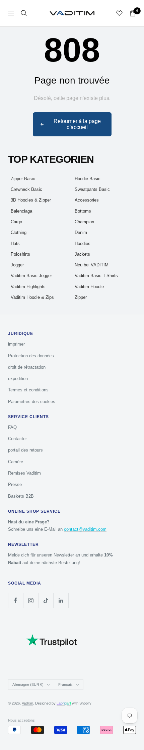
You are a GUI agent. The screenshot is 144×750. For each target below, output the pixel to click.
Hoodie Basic (87, 178)
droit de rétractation (27, 367)
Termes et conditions (28, 389)
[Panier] (132, 13)
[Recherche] (24, 13)
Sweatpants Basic (92, 189)
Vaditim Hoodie (89, 286)
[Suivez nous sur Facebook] (15, 600)
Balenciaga (21, 211)
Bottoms (83, 211)
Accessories (87, 200)
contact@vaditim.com (85, 529)
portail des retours (25, 450)
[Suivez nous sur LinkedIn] (60, 600)
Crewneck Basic (26, 189)
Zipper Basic (23, 178)
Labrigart (64, 703)
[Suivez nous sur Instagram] (30, 600)
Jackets (82, 254)
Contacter (17, 438)
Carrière (15, 461)
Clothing (18, 232)
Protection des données (31, 355)
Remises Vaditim (24, 473)
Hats (15, 243)
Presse (15, 484)
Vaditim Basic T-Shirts (96, 275)
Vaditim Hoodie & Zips (32, 297)
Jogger (17, 264)
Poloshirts (20, 254)
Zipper (81, 297)
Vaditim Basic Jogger (31, 275)
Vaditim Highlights (28, 286)
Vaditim (27, 703)
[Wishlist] (119, 13)
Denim (81, 232)
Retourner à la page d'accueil (77, 124)
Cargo (16, 221)
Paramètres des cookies (31, 401)
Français (65, 684)
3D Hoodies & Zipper (31, 200)
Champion (84, 221)
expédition (18, 378)
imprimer (16, 344)
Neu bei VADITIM (92, 264)
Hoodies (82, 243)
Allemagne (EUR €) (28, 684)
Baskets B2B (21, 496)
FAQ (12, 427)
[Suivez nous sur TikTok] (45, 600)
